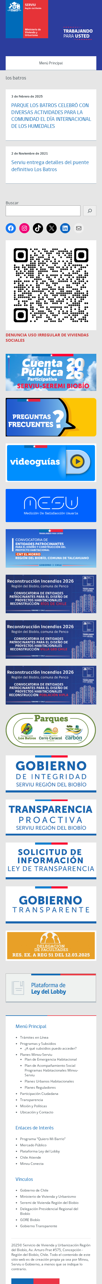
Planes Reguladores (40, 1087)
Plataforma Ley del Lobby (40, 1151)
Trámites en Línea (34, 1037)
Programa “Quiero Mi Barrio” (42, 1138)
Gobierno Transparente (38, 1226)
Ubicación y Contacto (36, 1112)
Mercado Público (33, 1145)
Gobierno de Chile (34, 1190)
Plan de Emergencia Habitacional (51, 1059)
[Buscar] (89, 210)
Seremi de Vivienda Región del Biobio (49, 1202)
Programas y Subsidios (38, 1043)
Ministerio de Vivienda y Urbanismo (48, 1196)
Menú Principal (51, 63)
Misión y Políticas (33, 1106)
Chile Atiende (30, 1157)
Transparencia (31, 1099)
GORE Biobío (30, 1219)
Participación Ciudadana (39, 1093)
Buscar (12, 202)
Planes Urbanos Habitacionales (49, 1081)
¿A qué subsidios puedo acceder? (50, 1048)
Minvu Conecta (32, 1163)
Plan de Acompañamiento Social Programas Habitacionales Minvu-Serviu (51, 1070)
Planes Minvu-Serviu (36, 1054)
